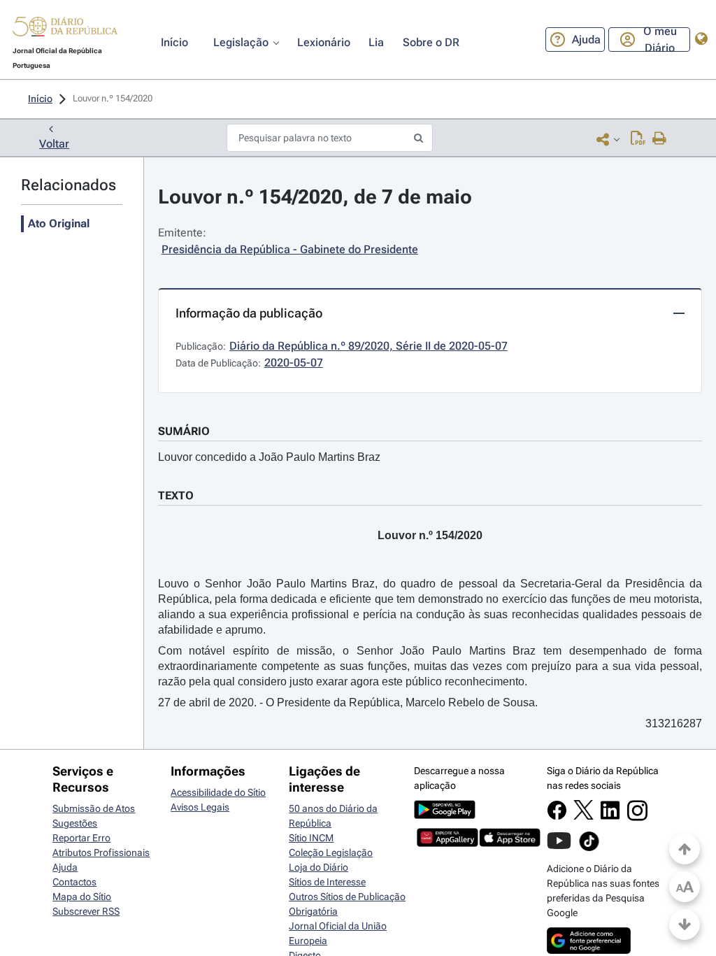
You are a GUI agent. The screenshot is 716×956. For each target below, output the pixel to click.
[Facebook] (557, 816)
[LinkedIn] (610, 816)
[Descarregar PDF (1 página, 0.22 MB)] (638, 139)
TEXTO (176, 495)
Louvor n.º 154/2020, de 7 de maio (315, 196)
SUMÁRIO (184, 431)
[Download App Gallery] (447, 843)
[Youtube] (559, 847)
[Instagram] (637, 817)
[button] (65, 29)
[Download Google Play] (444, 815)
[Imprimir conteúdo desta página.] (659, 139)
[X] (583, 816)
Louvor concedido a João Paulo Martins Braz (269, 457)
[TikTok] (589, 849)
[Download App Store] (509, 843)
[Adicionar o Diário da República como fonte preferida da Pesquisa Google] (589, 950)
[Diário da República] (65, 30)
